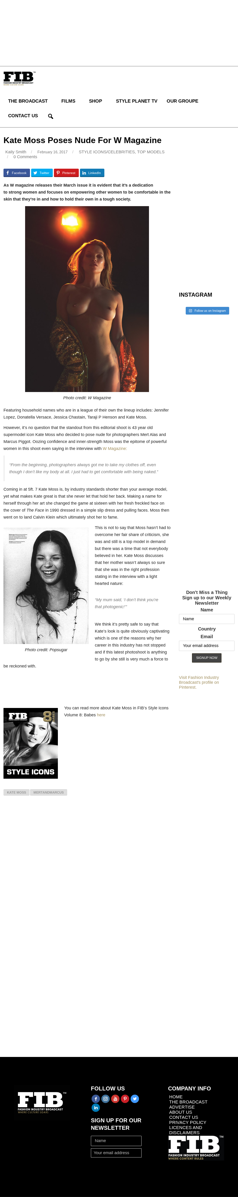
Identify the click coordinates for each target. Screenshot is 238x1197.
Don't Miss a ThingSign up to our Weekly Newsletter (206, 598)
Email (207, 636)
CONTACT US (23, 115)
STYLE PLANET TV (136, 101)
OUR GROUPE (182, 101)
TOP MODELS (151, 152)
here (101, 715)
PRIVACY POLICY (187, 1122)
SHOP (95, 101)
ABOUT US (180, 1112)
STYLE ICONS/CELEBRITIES (107, 152)
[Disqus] (87, 867)
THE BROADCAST (28, 101)
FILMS (68, 101)
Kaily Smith (15, 152)
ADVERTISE (182, 1107)
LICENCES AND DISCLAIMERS (185, 1130)
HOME (176, 1096)
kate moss (16, 792)
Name (207, 609)
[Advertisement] (119, 32)
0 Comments (25, 156)
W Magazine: (115, 448)
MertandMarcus (48, 792)
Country (207, 628)
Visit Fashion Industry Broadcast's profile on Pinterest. (199, 682)
